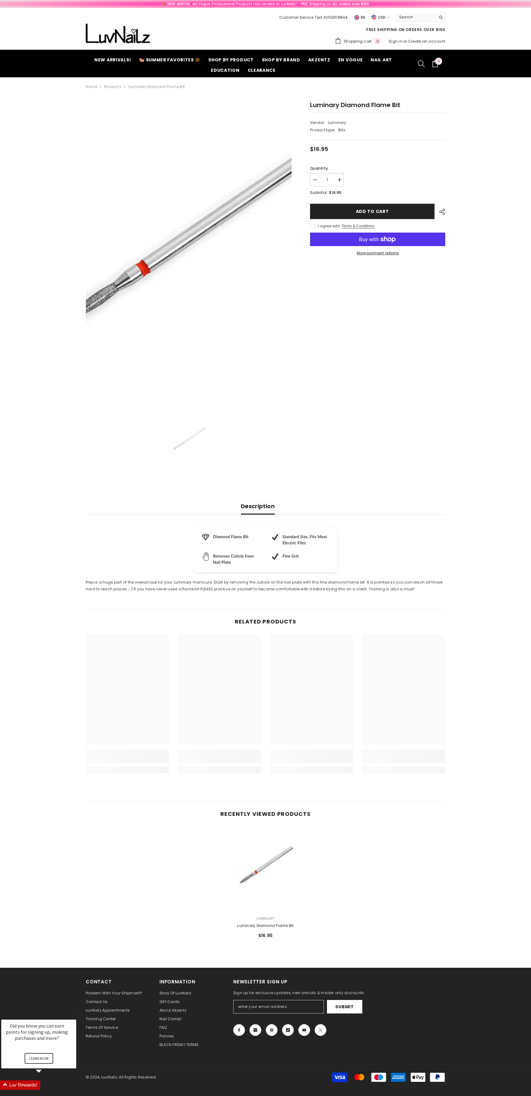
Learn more (39, 1058)
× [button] (73, 1015)
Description (258, 506)
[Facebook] (239, 1030)
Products (112, 86)
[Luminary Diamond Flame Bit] (265, 869)
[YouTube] (304, 1030)
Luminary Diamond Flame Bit (265, 925)
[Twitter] (320, 1030)
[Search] (420, 17)
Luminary (337, 122)
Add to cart (372, 211)
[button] (46, 1085)
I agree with (329, 226)
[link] (127, 759)
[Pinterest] (271, 1030)
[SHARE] (440, 211)
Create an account (426, 41)
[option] (189, 252)
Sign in (396, 41)
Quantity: (319, 168)
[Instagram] (255, 1030)
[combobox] (416, 17)
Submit (344, 1007)
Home (91, 86)
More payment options (378, 253)
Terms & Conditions (358, 226)
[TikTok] (288, 1030)
